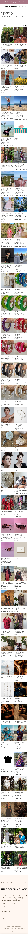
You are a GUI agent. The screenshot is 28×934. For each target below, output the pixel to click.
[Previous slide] (1, 2)
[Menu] (2, 6)
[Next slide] (26, 2)
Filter (4, 25)
